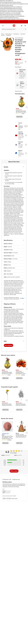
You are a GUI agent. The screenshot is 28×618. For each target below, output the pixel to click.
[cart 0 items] (25, 25)
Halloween (9, 2)
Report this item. (22, 298)
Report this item (18, 91)
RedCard (10, 19)
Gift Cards (5, 13)
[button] (18, 57)
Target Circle (15, 19)
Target (2, 33)
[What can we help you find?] (14, 29)
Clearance (8, 14)
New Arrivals (14, 14)
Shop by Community (12, 13)
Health (8, 8)
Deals (5, 14)
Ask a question (8, 345)
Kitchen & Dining (17, 4)
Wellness (12, 8)
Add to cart (19, 116)
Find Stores (21, 19)
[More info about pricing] (25, 61)
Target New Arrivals (4, 0)
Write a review (14, 471)
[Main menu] (2, 25)
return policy (10, 336)
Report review (14, 498)
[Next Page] (27, 107)
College (5, 2)
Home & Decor (9, 4)
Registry (6, 19)
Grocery (5, 5)
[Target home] (14, 25)
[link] (18, 57)
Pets (5, 8)
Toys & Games (7, 10)
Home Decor (16, 33)
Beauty (9, 7)
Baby (6, 7)
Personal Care (14, 7)
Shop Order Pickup (5, 17)
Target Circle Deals (16, 16)
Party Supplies (18, 11)
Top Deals (9, 16)
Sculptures (8, 35)
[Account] (21, 25)
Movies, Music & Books (9, 11)
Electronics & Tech (15, 10)
